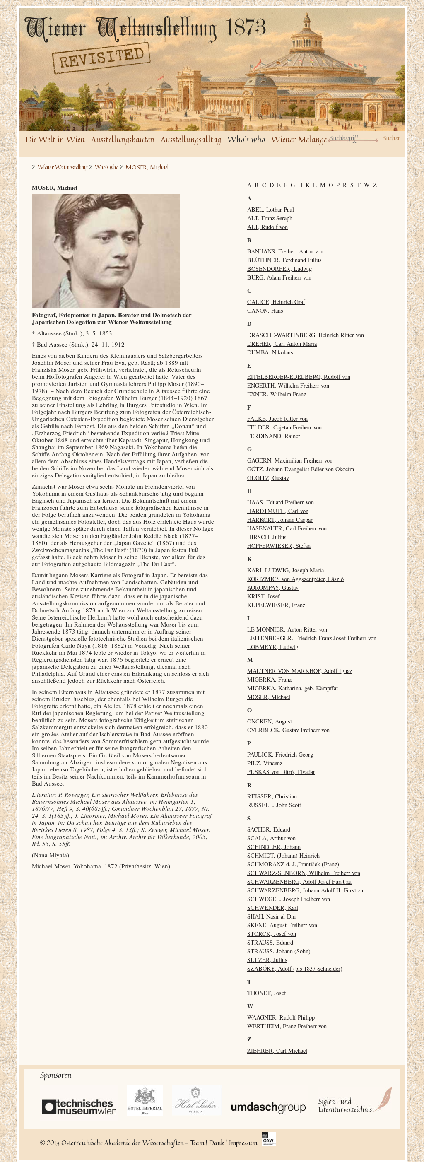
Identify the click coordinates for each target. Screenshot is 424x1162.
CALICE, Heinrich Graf (276, 302)
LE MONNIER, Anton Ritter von (287, 629)
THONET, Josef (266, 993)
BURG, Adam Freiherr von (279, 277)
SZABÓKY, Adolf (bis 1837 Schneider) (294, 968)
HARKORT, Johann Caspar (280, 519)
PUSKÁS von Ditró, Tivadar (281, 772)
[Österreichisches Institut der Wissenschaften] (269, 1140)
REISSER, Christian (272, 796)
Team (197, 1143)
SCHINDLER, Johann (274, 847)
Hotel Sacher (197, 1100)
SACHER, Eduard (268, 829)
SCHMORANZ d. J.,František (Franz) (293, 864)
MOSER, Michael (268, 697)
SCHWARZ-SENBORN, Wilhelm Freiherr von (303, 873)
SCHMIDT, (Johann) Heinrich (283, 855)
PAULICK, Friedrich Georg (280, 754)
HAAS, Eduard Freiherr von (280, 502)
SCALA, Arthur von (271, 838)
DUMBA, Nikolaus (270, 352)
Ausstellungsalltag (191, 139)
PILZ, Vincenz (264, 763)
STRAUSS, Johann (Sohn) (279, 951)
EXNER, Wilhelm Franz (276, 394)
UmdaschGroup (269, 1100)
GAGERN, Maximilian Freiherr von (289, 460)
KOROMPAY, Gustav (273, 587)
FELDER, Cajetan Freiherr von (284, 427)
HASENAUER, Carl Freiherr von (287, 528)
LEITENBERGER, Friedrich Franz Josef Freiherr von (311, 638)
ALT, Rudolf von (267, 227)
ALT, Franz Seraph (269, 218)
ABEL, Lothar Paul (270, 209)
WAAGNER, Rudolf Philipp (281, 1017)
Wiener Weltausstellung (63, 167)
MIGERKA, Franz (269, 679)
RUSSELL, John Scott (274, 805)
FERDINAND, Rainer (273, 436)
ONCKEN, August (269, 721)
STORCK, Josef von (271, 934)
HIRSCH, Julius (267, 537)
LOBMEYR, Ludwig (272, 647)
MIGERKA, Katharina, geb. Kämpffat (292, 688)
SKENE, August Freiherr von (282, 925)
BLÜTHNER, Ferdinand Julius (284, 260)
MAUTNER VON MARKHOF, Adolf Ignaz (299, 671)
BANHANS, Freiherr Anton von (285, 251)
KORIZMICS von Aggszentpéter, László (295, 579)
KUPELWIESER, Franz (276, 605)
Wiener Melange (299, 139)
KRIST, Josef (263, 596)
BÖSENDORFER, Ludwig (279, 268)
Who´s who (246, 139)
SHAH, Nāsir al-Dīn (271, 916)
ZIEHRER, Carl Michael (277, 1050)
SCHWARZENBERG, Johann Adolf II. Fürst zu (305, 890)
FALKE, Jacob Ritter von (277, 418)
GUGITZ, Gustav (268, 478)
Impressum (243, 1143)
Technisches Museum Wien (79, 1103)
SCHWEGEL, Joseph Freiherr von (288, 899)
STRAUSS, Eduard (270, 942)
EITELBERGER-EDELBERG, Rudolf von (298, 377)
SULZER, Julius (267, 960)
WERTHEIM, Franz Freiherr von (287, 1026)
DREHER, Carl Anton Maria (282, 343)
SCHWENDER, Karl (272, 907)
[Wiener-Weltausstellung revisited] (150, 46)
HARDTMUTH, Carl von (277, 511)
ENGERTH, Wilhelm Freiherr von (288, 385)
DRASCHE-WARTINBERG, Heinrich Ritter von (305, 335)
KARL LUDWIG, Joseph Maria (285, 570)
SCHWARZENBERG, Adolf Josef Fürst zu (299, 881)
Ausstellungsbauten (122, 139)
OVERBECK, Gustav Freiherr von (288, 730)
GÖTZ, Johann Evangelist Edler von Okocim (300, 469)
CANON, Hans (265, 310)
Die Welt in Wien (55, 139)
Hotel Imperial (145, 1100)
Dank (216, 1143)
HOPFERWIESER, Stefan (279, 546)
